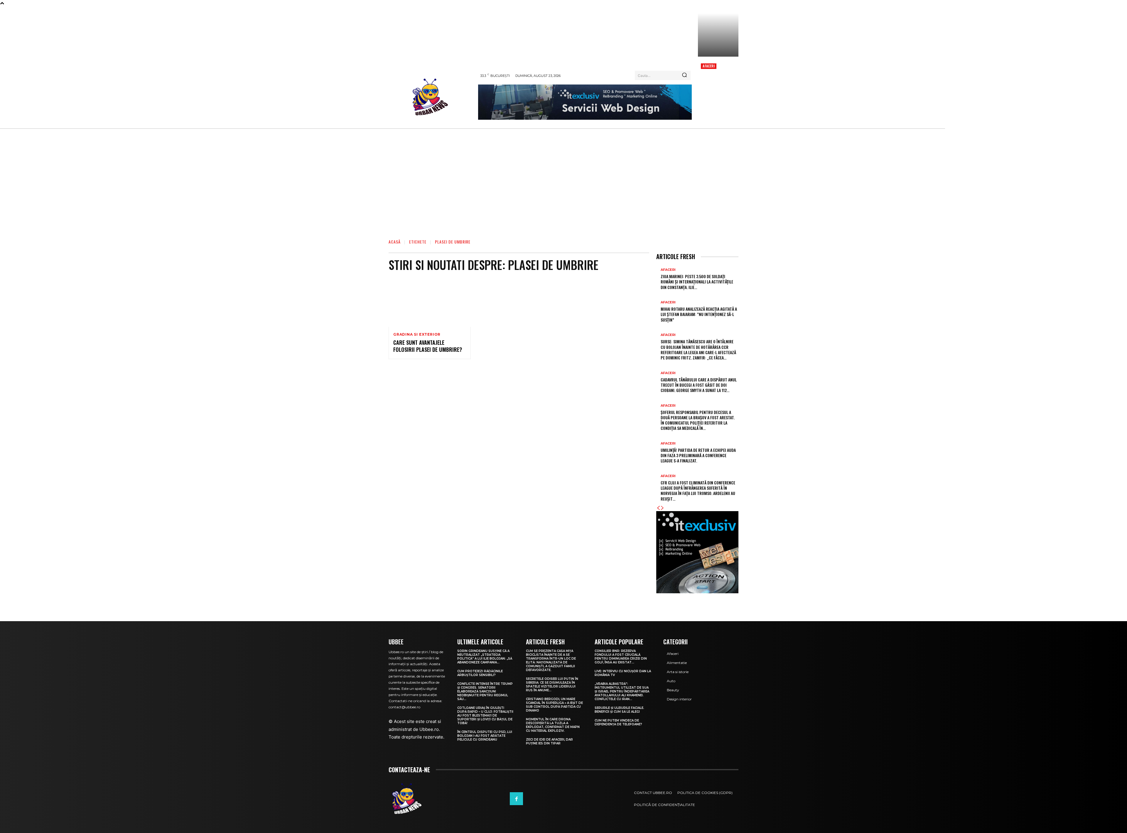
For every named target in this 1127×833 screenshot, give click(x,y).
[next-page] (662, 508)
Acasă (395, 242)
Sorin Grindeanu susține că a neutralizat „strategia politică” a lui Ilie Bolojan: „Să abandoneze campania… (484, 656)
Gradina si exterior (417, 334)
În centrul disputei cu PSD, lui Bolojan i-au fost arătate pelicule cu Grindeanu (484, 735)
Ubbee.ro (429, 729)
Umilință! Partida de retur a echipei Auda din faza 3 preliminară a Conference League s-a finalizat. (698, 455)
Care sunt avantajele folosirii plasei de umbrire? (427, 346)
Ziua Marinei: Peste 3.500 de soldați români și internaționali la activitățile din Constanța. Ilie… (697, 281)
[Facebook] (516, 798)
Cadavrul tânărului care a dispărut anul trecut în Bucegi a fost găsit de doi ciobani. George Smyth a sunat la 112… (699, 384)
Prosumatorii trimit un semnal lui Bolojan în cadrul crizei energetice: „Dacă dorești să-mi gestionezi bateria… (718, 88)
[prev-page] (658, 508)
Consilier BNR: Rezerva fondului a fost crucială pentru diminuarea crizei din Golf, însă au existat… (621, 656)
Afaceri (708, 65)
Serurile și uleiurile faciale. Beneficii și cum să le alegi (619, 710)
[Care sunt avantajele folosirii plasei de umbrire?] (430, 302)
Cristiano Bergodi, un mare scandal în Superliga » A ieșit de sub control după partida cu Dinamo (554, 704)
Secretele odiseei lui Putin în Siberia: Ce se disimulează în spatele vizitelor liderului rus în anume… (552, 684)
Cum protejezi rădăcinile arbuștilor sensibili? (480, 673)
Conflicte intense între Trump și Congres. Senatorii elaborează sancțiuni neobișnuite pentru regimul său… (485, 691)
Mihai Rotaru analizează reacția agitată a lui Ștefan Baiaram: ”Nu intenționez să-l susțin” (699, 314)
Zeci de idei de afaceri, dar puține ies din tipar (549, 741)
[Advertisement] (563, 187)
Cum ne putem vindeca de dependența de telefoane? (618, 722)
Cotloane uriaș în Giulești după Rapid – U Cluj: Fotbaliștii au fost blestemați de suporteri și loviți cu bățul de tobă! (485, 715)
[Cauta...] (684, 75)
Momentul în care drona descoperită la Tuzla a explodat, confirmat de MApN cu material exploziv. (553, 725)
